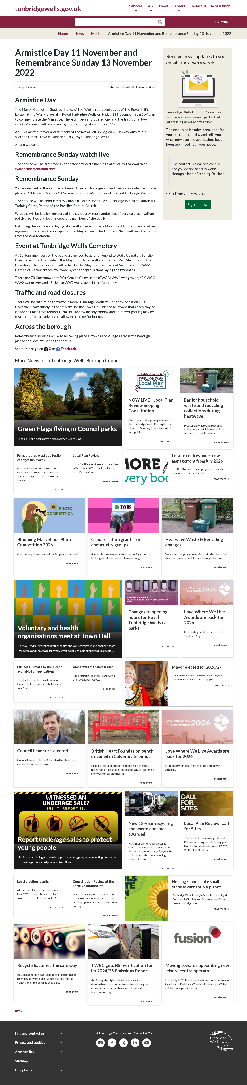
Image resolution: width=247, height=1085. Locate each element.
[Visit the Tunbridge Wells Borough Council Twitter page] (123, 1042)
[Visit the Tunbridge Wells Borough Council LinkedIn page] (135, 1042)
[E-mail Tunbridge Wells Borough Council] (100, 1042)
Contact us (197, 6)
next (18, 1010)
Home (63, 33)
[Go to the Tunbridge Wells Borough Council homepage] (48, 9)
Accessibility (220, 6)
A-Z (151, 6)
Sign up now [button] (198, 204)
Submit (161, 22)
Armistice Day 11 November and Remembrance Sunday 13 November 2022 (169, 33)
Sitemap (21, 1061)
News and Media (88, 33)
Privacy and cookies (30, 1042)
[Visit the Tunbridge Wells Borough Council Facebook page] (112, 1042)
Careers (179, 6)
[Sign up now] (198, 198)
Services (135, 6)
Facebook (68, 349)
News (163, 6)
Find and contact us (29, 1033)
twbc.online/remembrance (35, 169)
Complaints (24, 1070)
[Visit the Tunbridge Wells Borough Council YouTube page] (146, 1042)
